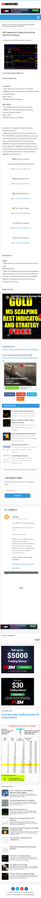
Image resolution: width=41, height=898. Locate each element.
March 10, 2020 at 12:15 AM (19, 518)
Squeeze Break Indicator (20, 445)
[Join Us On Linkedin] (26, 889)
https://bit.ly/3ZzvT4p (22, 169)
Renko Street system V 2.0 (18, 809)
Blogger (32, 894)
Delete (18, 568)
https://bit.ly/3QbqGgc (22, 213)
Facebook (10, 394)
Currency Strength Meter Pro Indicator (22, 800)
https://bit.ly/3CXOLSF (22, 198)
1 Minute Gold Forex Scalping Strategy (22, 874)
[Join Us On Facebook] (13, 889)
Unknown (15, 517)
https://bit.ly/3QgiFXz (22, 243)
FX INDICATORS (12, 892)
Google (21, 394)
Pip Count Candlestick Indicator (22, 411)
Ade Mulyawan (17, 894)
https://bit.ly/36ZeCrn (22, 184)
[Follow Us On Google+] (22, 889)
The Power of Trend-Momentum (20, 856)
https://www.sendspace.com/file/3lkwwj (20, 349)
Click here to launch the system (23, 564)
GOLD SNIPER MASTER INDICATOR (23, 434)
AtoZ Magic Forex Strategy (18, 865)
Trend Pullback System (19, 456)
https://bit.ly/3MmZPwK (22, 228)
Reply (13, 568)
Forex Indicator (32, 469)
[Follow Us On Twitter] (17, 889)
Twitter (32, 394)
